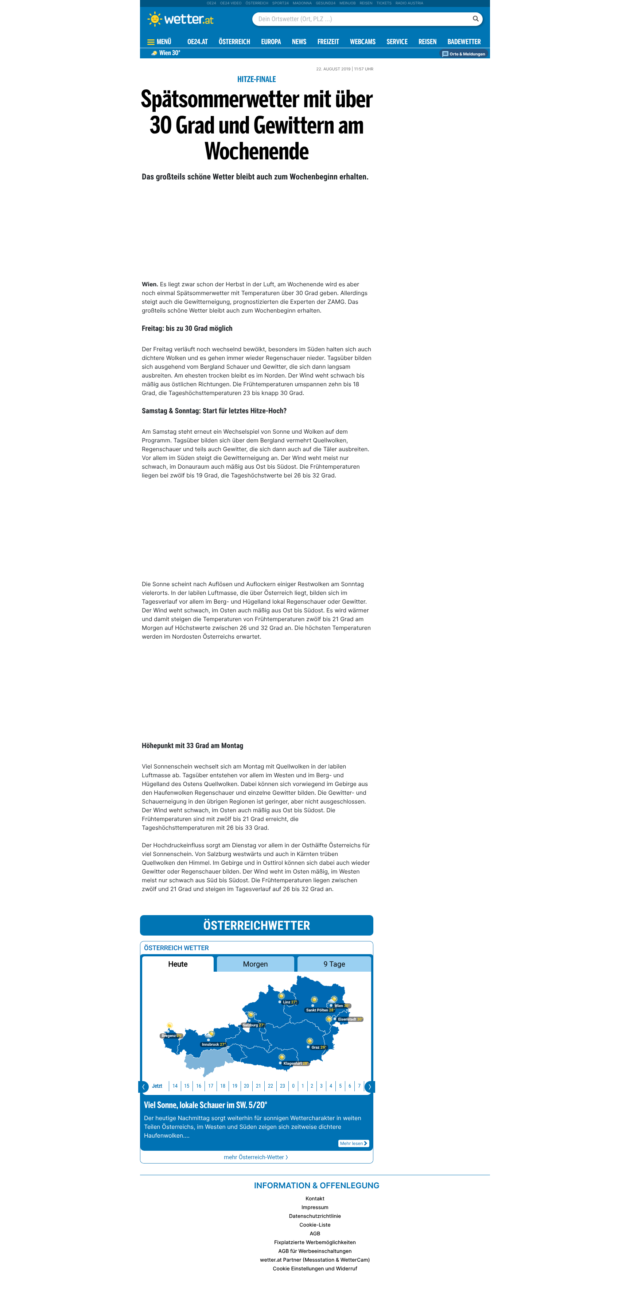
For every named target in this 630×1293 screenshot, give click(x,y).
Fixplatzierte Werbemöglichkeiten (315, 1242)
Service (397, 42)
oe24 (211, 3)
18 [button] (222, 1086)
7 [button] (359, 1086)
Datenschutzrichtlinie (315, 1216)
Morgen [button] (255, 964)
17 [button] (210, 1086)
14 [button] (175, 1086)
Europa (271, 42)
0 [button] (293, 1086)
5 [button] (340, 1086)
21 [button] (258, 1086)
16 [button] (198, 1086)
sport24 (280, 3)
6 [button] (350, 1086)
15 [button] (186, 1086)
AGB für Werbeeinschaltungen (314, 1251)
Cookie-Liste (314, 1225)
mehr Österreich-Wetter (254, 1157)
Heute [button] (177, 964)
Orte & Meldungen (467, 54)
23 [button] (282, 1086)
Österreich (256, 3)
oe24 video (231, 3)
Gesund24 (325, 3)
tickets (384, 3)
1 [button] (303, 1086)
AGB (315, 1234)
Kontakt (315, 1199)
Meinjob (347, 3)
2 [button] (312, 1086)
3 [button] (321, 1086)
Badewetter (464, 42)
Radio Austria (409, 3)
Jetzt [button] (157, 1086)
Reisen (366, 3)
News (299, 42)
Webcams (363, 42)
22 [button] (270, 1086)
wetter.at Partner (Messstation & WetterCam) (315, 1260)
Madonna (302, 3)
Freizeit (328, 42)
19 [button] (234, 1086)
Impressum (315, 1207)
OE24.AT (197, 42)
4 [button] (331, 1086)
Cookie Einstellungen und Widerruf (315, 1269)
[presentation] (143, 1087)
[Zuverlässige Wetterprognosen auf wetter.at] (192, 19)
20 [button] (246, 1086)
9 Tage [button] (334, 964)
